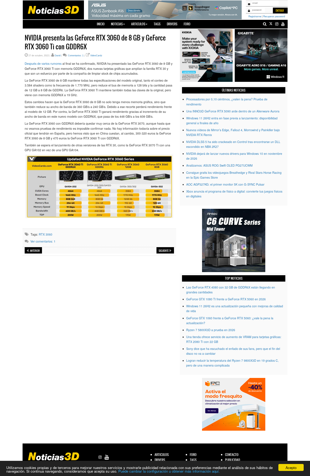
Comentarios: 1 (75, 55)
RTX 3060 (45, 234)
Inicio (102, 23)
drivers (160, 459)
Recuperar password (274, 16)
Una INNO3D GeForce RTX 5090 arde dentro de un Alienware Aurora (232, 111)
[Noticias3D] (53, 9)
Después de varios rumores (43, 63)
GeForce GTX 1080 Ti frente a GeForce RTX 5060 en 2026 (226, 299)
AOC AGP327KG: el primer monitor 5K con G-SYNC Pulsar (225, 184)
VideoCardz (96, 55)
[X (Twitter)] (270, 24)
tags (193, 459)
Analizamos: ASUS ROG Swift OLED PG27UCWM (219, 165)
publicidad (232, 459)
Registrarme (254, 16)
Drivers (172, 24)
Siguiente (164, 251)
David (58, 55)
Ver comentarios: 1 (42, 241)
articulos (162, 454)
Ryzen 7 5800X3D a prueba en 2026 (210, 330)
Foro (187, 24)
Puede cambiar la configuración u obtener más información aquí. (169, 471)
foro (193, 454)
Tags (157, 24)
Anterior (35, 251)
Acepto (291, 467)
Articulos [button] (138, 24)
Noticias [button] (117, 24)
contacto (232, 454)
